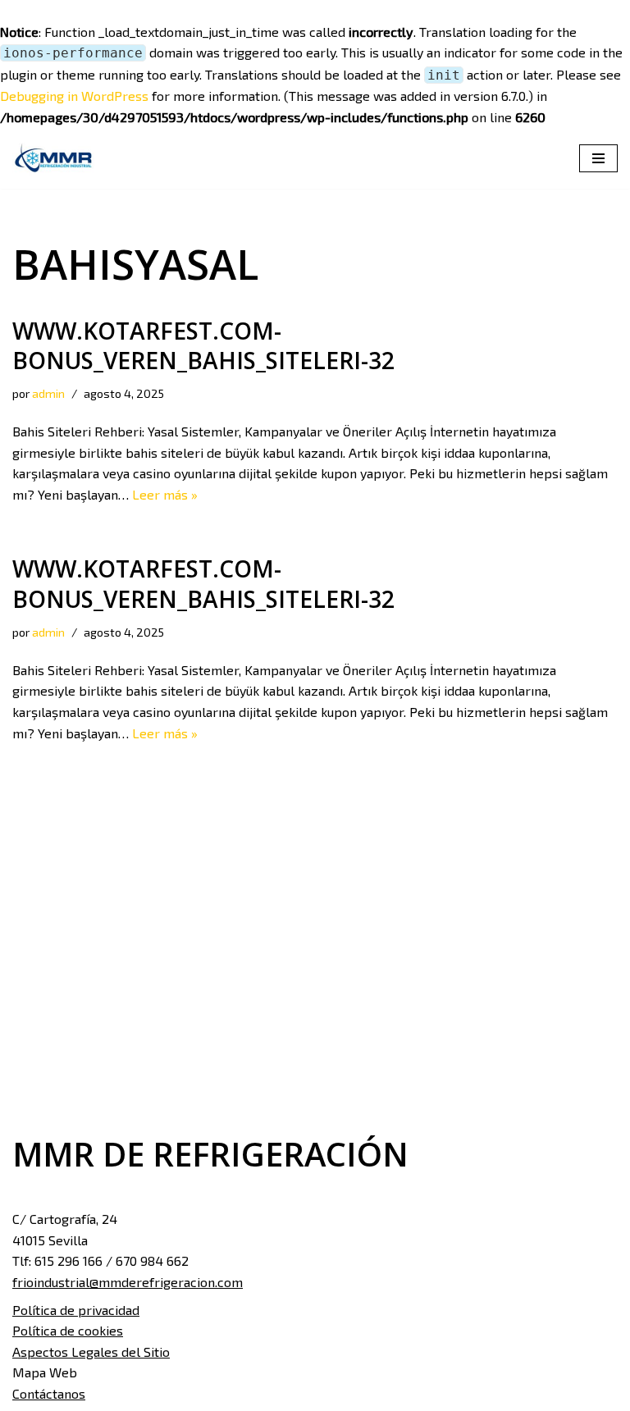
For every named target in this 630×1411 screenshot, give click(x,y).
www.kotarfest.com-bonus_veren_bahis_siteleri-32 (203, 345)
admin (48, 393)
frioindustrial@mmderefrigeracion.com (127, 1282)
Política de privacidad (75, 1309)
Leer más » (165, 494)
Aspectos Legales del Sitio (91, 1351)
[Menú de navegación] (598, 158)
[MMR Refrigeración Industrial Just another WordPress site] (53, 158)
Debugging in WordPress (74, 95)
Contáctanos (48, 1393)
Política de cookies (67, 1330)
